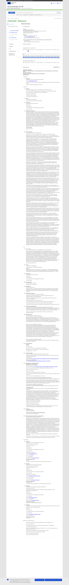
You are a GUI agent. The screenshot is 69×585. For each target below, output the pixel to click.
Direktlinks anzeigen (13, 32)
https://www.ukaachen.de (35, 457)
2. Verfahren (11, 46)
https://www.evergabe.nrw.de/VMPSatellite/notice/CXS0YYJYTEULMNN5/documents (45, 358)
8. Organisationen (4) (12, 51)
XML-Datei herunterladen (14, 30)
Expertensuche (32, 14)
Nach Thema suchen (38, 14)
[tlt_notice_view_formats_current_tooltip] (58, 67)
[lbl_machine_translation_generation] (34, 60)
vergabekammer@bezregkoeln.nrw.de (34, 475)
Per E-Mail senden (13, 37)
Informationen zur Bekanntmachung (12, 54)
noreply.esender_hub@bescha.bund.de (34, 514)
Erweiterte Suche (25, 14)
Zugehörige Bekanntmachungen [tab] (13, 26)
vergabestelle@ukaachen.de (30, 36)
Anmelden (54, 3)
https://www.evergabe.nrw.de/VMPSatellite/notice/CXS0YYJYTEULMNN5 (46, 366)
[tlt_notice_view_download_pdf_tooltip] (23, 57)
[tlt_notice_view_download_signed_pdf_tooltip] (28, 51)
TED (8, 18)
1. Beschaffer (11, 44)
